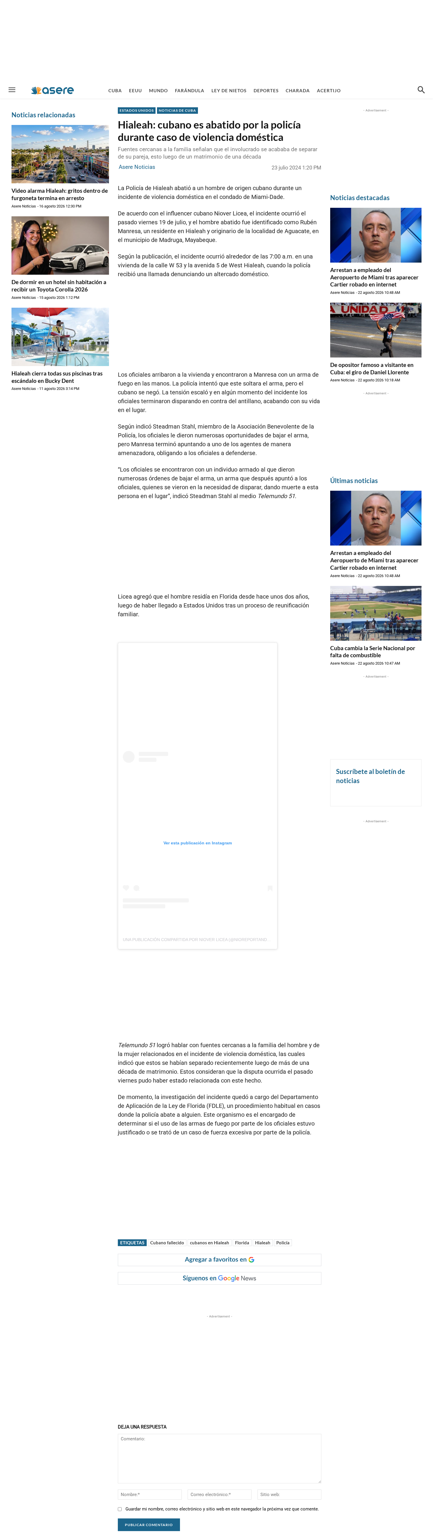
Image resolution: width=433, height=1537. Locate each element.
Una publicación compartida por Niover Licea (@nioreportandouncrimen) (208, 939)
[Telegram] (219, 1296)
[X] (178, 1296)
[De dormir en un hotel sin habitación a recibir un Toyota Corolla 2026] (60, 245)
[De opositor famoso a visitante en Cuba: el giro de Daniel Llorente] (376, 330)
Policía (283, 1242)
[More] (233, 1296)
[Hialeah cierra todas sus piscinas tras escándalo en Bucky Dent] (60, 337)
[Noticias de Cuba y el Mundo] (52, 90)
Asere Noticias (23, 206)
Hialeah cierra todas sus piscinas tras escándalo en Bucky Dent (57, 377)
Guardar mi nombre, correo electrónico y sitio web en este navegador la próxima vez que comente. (222, 1509)
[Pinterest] (192, 1296)
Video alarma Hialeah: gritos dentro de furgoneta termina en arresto (59, 194)
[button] (421, 90)
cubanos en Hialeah (209, 1242)
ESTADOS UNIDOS (137, 110)
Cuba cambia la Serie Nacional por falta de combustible (372, 652)
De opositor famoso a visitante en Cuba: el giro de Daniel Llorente (372, 368)
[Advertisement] (216, 41)
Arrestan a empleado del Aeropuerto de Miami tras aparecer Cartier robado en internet (374, 277)
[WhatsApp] (205, 1296)
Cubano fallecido (167, 1242)
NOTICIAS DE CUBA (177, 110)
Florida (242, 1242)
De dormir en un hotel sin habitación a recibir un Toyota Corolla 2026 (58, 286)
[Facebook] (165, 1296)
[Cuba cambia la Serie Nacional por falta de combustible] (376, 613)
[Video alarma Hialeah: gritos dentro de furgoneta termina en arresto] (60, 154)
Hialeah (262, 1242)
